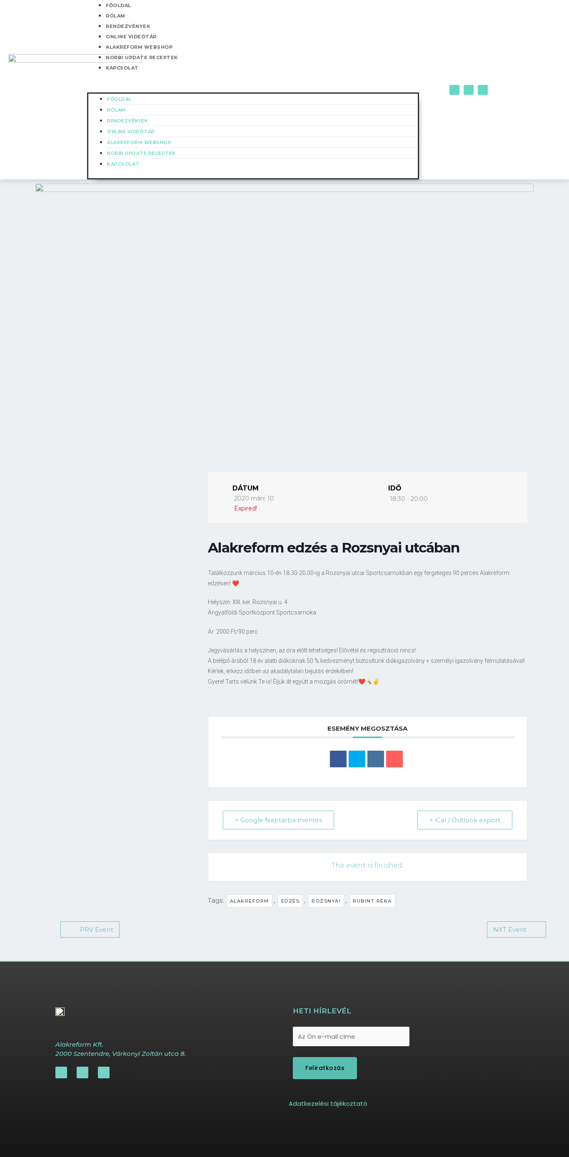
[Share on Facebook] (338, 759)
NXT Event (510, 929)
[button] (253, 87)
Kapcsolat (122, 68)
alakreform (249, 901)
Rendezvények (128, 26)
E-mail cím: (311, 1022)
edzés (290, 901)
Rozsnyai (326, 901)
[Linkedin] (375, 759)
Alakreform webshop (139, 47)
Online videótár (131, 37)
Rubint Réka (372, 901)
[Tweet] (357, 759)
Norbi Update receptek (142, 57)
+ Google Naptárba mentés (278, 820)
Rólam (115, 16)
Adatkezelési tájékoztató (328, 1103)
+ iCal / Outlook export (464, 820)
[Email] (394, 759)
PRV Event (96, 929)
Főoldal (119, 99)
